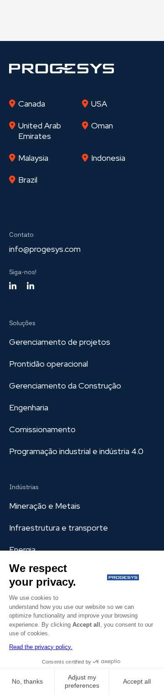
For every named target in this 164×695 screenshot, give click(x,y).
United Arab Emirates (39, 130)
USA (99, 103)
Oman (102, 125)
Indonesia (108, 158)
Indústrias (24, 487)
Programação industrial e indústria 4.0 (76, 451)
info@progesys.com (45, 249)
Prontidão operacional (48, 363)
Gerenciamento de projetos (59, 342)
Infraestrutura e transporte (58, 527)
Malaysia (33, 158)
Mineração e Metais (44, 506)
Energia (22, 549)
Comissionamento (42, 429)
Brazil (27, 179)
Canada (31, 103)
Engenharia (28, 407)
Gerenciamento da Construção (65, 385)
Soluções (22, 323)
